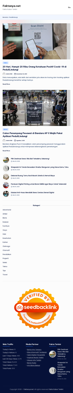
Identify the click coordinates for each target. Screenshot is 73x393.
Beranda (5, 17)
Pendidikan (7, 254)
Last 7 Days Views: (10, 356)
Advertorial (7, 210)
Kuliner (5, 242)
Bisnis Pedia (31, 363)
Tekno (5, 63)
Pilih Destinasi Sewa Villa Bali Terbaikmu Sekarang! (30, 159)
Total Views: (7, 362)
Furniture (6, 226)
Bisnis (5, 129)
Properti (6, 258)
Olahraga (6, 246)
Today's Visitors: (9, 353)
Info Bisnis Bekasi (33, 365)
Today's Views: (8, 349)
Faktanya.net (12, 6)
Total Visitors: (8, 365)
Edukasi (5, 222)
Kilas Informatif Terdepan (37, 352)
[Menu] (69, 7)
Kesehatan (7, 238)
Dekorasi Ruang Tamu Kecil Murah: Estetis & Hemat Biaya (33, 176)
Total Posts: (7, 368)
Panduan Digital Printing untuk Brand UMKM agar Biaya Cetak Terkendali (38, 184)
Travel (5, 275)
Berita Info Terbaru (34, 350)
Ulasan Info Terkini (34, 360)
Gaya (5, 230)
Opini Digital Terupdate (36, 355)
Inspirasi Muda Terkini (35, 358)
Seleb (5, 262)
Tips (4, 271)
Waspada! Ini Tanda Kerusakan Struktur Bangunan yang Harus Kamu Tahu (39, 167)
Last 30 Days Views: (10, 359)
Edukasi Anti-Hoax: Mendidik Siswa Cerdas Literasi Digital (32, 192)
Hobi (4, 234)
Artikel (5, 214)
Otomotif (6, 250)
